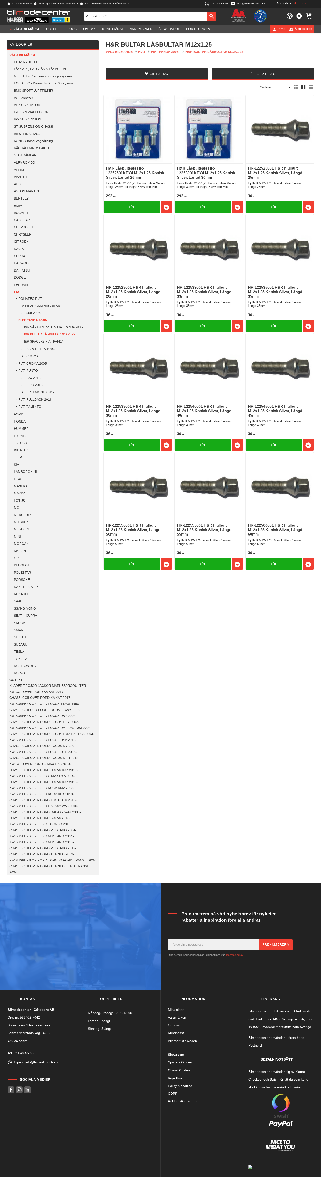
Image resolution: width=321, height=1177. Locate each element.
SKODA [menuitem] (19, 623)
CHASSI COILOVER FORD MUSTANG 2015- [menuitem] (42, 848)
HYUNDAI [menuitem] (21, 436)
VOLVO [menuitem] (19, 673)
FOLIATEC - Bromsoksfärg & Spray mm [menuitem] (43, 83)
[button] (299, 16)
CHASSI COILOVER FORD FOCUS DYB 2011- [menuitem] (44, 746)
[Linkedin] (27, 1089)
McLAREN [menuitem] (21, 529)
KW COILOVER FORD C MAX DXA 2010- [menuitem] (40, 764)
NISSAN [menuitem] (20, 551)
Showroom (176, 1054)
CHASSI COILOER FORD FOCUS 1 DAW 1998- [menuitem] (45, 710)
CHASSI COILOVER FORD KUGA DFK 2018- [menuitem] (43, 800)
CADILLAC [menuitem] (22, 220)
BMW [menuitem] (18, 206)
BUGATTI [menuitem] (21, 213)
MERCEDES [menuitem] (23, 515)
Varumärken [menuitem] (141, 29)
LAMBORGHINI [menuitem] (25, 472)
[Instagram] (19, 1089)
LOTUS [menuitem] (19, 500)
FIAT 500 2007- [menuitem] (30, 313)
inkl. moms (299, 3)
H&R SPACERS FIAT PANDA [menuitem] (43, 341)
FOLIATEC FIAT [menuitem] (30, 298)
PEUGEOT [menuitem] (22, 565)
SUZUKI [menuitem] (20, 637)
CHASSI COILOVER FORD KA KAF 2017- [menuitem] (40, 697)
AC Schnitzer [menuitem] (23, 98)
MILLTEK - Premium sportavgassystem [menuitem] (43, 76)
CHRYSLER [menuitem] (22, 234)
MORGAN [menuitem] (21, 543)
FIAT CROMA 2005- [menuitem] (33, 363)
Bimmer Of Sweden (182, 1041)
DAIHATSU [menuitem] (22, 270)
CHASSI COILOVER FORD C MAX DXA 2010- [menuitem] (43, 770)
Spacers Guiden (180, 1062)
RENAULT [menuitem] (21, 594)
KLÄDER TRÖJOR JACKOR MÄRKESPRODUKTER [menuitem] (47, 685)
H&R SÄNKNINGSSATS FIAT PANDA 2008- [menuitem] (53, 327)
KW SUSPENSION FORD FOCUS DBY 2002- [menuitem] (43, 716)
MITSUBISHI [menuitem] (23, 522)
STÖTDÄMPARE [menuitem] (26, 155)
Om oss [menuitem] (89, 29)
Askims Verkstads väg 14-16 (29, 1033)
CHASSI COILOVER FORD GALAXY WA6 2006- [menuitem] (45, 812)
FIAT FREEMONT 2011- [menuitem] (36, 392)
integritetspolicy (234, 954)
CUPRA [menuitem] (19, 256)
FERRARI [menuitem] (21, 285)
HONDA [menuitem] (20, 421)
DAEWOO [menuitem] (21, 263)
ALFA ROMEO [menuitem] (24, 162)
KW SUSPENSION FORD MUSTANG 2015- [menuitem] (41, 842)
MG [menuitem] (16, 508)
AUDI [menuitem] (18, 184)
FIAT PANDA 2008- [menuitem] (32, 320)
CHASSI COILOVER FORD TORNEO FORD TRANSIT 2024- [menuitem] (49, 869)
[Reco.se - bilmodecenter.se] (260, 16)
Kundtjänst (176, 1033)
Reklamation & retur (183, 1101)
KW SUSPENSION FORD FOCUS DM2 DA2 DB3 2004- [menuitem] (50, 728)
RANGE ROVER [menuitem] (26, 587)
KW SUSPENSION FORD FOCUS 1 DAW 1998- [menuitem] (44, 704)
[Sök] (211, 16)
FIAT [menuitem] (17, 292)
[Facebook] (11, 1089)
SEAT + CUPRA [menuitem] (25, 615)
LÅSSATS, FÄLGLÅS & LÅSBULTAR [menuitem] (40, 69)
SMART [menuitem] (19, 630)
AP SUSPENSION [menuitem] (27, 105)
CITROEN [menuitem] (21, 241)
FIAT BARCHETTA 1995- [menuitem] (36, 349)
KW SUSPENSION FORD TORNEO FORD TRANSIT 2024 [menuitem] (52, 860)
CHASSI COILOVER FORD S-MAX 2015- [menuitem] (39, 818)
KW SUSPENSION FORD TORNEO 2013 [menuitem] (39, 824)
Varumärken (177, 1017)
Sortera (265, 74)
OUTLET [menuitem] (52, 29)
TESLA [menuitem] (19, 651)
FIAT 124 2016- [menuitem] (30, 378)
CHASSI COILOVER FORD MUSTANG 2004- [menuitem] (42, 830)
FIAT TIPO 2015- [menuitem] (31, 385)
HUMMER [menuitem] (21, 429)
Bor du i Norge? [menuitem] (200, 29)
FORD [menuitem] (18, 414)
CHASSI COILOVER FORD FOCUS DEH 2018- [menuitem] (44, 758)
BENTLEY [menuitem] (21, 198)
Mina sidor (176, 1009)
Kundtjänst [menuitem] (113, 29)
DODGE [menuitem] (20, 277)
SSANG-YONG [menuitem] (25, 608)
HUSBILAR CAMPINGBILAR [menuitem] (39, 306)
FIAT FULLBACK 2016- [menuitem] (35, 399)
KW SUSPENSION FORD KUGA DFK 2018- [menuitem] (41, 794)
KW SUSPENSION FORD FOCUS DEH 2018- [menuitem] (43, 752)
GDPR (172, 1093)
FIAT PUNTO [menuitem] (28, 370)
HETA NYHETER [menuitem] (26, 62)
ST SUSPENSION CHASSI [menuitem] (33, 126)
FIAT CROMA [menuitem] (28, 356)
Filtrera (159, 74)
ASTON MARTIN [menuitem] (26, 191)
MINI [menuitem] (17, 536)
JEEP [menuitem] (18, 457)
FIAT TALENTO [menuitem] (29, 406)
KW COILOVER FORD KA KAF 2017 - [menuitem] (37, 692)
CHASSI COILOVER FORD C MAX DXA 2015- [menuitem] (43, 782)
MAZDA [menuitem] (19, 493)
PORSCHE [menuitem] (22, 579)
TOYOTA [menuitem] (20, 659)
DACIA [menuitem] (19, 249)
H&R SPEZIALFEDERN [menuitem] (31, 112)
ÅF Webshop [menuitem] (169, 29)
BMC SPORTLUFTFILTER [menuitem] (33, 90)
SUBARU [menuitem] (20, 644)
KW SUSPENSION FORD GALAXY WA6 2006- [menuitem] (43, 806)
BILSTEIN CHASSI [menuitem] (27, 134)
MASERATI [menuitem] (22, 486)
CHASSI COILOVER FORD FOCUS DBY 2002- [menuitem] (44, 722)
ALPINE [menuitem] (19, 170)
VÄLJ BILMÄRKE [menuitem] (26, 29)
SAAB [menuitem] (18, 601)
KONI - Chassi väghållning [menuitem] (33, 141)
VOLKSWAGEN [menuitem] (25, 666)
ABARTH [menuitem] (20, 177)
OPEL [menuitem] (18, 558)
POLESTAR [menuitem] (22, 572)
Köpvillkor (175, 1078)
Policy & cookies (180, 1086)
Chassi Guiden (179, 1070)
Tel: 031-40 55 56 (21, 1053)
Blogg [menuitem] (71, 29)
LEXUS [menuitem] (19, 479)
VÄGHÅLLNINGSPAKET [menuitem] (32, 148)
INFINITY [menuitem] (21, 450)
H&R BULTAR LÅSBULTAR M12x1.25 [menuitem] (49, 334)
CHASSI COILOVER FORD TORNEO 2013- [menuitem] (41, 854)
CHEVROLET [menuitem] (24, 227)
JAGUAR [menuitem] (20, 443)
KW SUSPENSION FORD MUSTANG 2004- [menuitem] (41, 836)
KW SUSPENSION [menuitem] (27, 119)
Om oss (174, 1025)
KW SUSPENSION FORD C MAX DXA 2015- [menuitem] (42, 776)
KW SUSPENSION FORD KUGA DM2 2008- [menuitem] (41, 788)
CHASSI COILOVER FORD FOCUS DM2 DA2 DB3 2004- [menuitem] (51, 734)
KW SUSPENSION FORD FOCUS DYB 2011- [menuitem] (42, 740)
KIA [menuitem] (16, 464)
